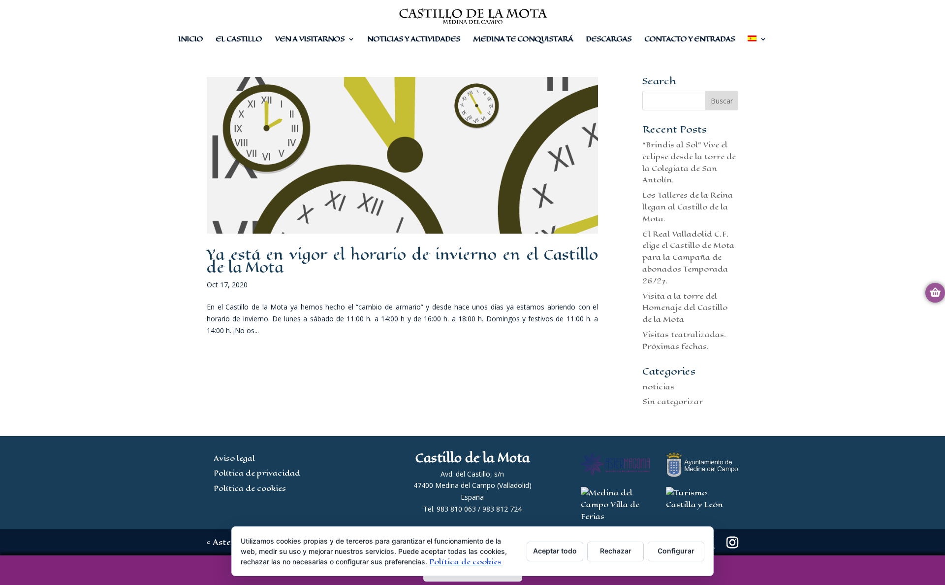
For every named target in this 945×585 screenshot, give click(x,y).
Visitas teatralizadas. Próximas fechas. (684, 340)
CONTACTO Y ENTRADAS (689, 39)
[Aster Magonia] (615, 473)
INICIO (190, 39)
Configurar (676, 551)
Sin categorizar (672, 401)
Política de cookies (250, 488)
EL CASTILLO (239, 39)
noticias (658, 386)
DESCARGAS (608, 39)
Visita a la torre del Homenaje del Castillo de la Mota (684, 307)
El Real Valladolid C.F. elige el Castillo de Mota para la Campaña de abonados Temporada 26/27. (688, 257)
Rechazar (615, 551)
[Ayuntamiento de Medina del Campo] (702, 474)
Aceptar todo (555, 551)
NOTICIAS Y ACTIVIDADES (413, 39)
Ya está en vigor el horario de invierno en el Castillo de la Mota (402, 261)
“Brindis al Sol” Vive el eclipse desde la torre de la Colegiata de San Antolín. (689, 162)
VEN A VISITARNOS (310, 39)
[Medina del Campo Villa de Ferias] (615, 516)
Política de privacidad (257, 473)
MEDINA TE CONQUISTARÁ (523, 39)
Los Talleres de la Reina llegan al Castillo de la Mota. (687, 206)
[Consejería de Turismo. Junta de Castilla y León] (702, 504)
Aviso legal (234, 458)
